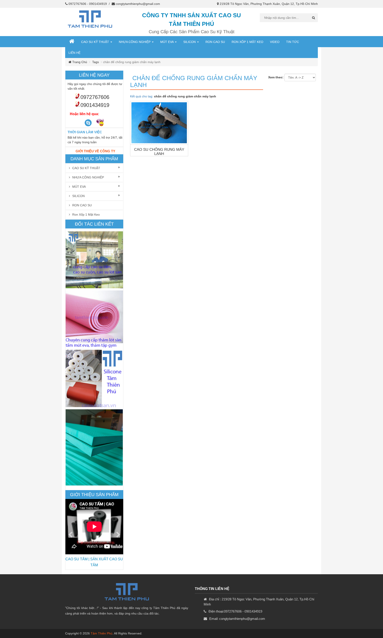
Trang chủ (79, 62)
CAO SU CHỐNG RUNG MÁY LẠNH (159, 151)
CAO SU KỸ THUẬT (95, 42)
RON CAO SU (215, 42)
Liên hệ (74, 52)
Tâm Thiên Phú (101, 633)
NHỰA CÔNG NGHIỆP (135, 42)
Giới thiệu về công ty (95, 151)
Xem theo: (275, 77)
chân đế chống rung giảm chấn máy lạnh (193, 81)
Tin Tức (292, 42)
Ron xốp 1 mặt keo (247, 42)
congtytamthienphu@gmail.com (138, 4)
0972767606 (77, 4)
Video (274, 42)
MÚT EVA (167, 42)
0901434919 (98, 4)
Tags (95, 62)
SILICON (190, 42)
